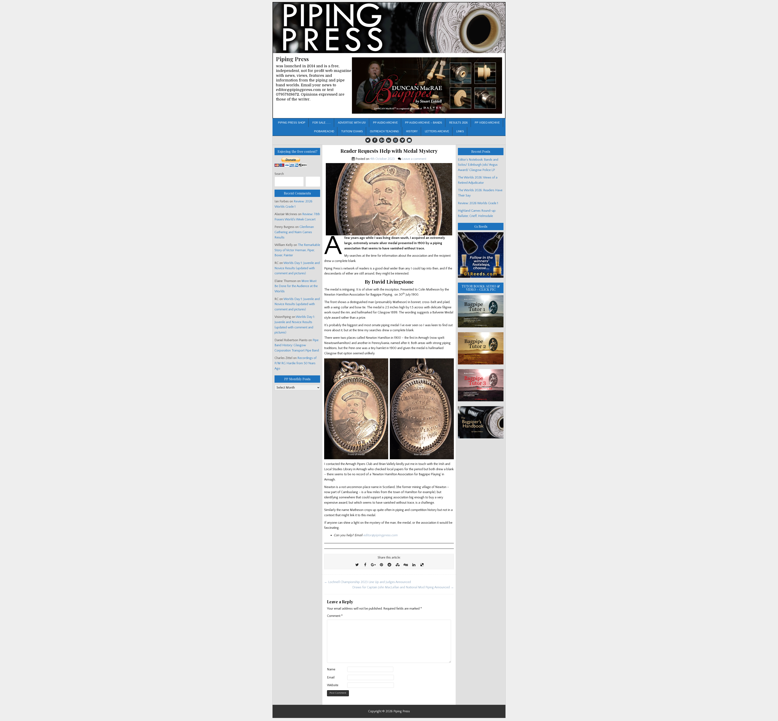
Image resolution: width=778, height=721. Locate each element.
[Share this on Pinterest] (381, 565)
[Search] (313, 182)
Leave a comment (414, 159)
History (412, 131)
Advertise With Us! (352, 122)
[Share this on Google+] (373, 565)
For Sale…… (321, 122)
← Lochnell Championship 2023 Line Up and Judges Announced (367, 582)
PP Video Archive (487, 122)
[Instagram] (395, 140)
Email (330, 677)
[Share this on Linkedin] (413, 565)
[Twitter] (368, 140)
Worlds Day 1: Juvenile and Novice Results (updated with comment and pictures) (297, 268)
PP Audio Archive (385, 122)
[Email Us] (409, 140)
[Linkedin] (388, 140)
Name (331, 669)
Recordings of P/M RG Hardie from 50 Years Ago (295, 363)
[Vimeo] (402, 140)
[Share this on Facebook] (365, 565)
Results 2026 (458, 122)
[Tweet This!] (357, 565)
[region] (427, 85)
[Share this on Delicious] (422, 565)
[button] (427, 85)
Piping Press (292, 59)
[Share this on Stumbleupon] (397, 565)
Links (460, 131)
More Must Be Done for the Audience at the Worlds (296, 286)
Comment (335, 616)
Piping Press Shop (291, 122)
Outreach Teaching (384, 131)
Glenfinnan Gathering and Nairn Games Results (294, 232)
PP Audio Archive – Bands (423, 122)
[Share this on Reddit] (389, 565)
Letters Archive (437, 131)
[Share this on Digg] (405, 565)
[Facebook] (374, 140)
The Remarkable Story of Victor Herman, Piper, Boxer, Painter (297, 250)
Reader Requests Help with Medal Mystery (389, 151)
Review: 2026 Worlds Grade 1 (478, 203)
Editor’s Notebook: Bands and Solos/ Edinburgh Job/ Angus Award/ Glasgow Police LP (478, 165)
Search (279, 174)
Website (332, 685)
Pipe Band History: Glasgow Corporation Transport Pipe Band (297, 345)
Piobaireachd (324, 131)
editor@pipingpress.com (380, 535)
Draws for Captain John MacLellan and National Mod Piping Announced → (403, 587)
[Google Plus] (381, 140)
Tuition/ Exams (352, 131)
